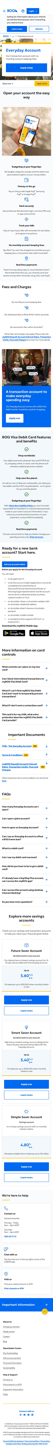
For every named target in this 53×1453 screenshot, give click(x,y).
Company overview (11, 1326)
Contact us (8, 1379)
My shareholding (10, 1353)
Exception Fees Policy (13, 1444)
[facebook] (32, 1415)
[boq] (12, 11)
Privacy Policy (45, 1441)
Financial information (12, 1363)
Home (6, 36)
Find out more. (37, 537)
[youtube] (24, 1415)
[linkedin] (20, 1415)
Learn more (17, 29)
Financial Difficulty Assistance (13, 1441)
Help (22, 11)
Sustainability (9, 1368)
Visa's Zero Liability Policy (21, 505)
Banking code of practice (30, 1444)
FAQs (5, 1394)
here (4, 781)
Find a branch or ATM (14, 1288)
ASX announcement (12, 1358)
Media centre (9, 1331)
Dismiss (39, 29)
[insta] (28, 1415)
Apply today (26, 67)
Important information (13, 1389)
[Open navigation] (4, 11)
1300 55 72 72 (10, 1236)
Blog (5, 1341)
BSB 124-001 (43, 1444)
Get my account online (14, 564)
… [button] (13, 36)
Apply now (14, 418)
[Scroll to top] (45, 1311)
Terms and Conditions (32, 1441)
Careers (6, 1336)
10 (35, 193)
